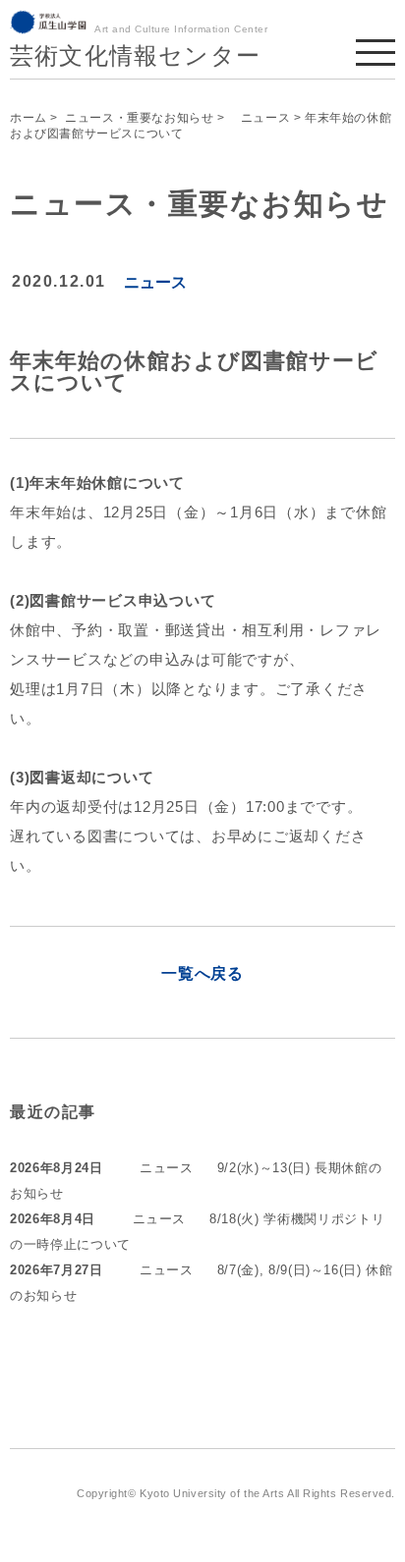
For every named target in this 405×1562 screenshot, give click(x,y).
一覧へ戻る (202, 973)
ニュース (259, 118)
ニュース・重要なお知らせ (139, 118)
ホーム (28, 118)
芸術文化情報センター (135, 55)
